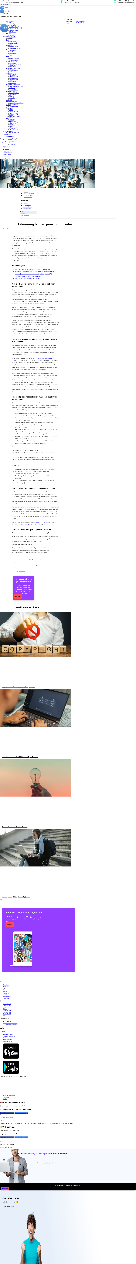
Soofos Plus (6, 986)
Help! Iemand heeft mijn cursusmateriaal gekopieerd (18, 687)
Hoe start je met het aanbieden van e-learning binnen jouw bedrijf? (33, 274)
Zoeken (22, 211)
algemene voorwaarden (40, 1123)
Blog (4, 988)
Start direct (8, 142)
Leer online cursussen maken (10, 1024)
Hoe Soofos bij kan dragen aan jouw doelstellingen (29, 276)
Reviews (5, 991)
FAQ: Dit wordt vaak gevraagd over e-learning (28, 278)
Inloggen (2, 142)
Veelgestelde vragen (8, 1034)
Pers (4, 990)
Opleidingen (6, 1007)
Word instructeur (7, 1021)
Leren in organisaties (31, 562)
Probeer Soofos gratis (6, 1147)
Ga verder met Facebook (7, 1113)
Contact (5, 1038)
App (4, 1015)
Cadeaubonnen (7, 1012)
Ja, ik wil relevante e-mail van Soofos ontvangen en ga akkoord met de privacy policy (29, 1163)
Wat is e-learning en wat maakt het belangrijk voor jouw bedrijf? (33, 269)
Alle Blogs (25, 203)
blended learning (23, 369)
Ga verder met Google (21, 1113)
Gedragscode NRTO (8, 1041)
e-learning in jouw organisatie (41, 522)
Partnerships (6, 993)
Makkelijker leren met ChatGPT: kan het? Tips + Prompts (20, 757)
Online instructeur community (10, 1023)
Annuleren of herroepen (9, 1036)
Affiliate (5, 995)
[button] (68, 200)
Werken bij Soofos (7, 996)
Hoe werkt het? (7, 1004)
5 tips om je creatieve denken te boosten (14, 827)
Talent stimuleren (28, 197)
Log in (2, 1120)
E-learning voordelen (28, 205)
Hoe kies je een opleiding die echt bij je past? (16, 897)
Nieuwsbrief (6, 998)
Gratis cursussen (7, 1010)
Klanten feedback (7, 1039)
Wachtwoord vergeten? (5, 1141)
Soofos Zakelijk (24, 524)
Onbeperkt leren (7, 1005)
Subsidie (5, 1009)
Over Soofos (6, 985)
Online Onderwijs (27, 207)
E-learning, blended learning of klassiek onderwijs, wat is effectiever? (34, 271)
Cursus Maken (22, 571)
